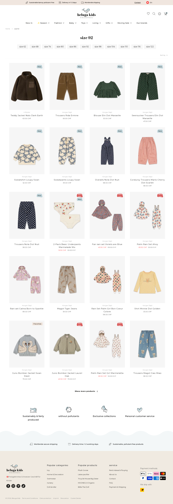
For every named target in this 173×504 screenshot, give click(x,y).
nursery (50, 483)
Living (96, 23)
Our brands (142, 23)
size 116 (137, 46)
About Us (113, 474)
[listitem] (40, 2)
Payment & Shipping (117, 487)
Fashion (58, 23)
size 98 (98, 46)
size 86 (73, 46)
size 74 (47, 46)
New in (29, 23)
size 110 (124, 46)
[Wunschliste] (148, 14)
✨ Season (42, 23)
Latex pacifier (83, 474)
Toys (83, 23)
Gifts (108, 23)
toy (48, 470)
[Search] (154, 13)
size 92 (16, 29)
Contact (137, 2)
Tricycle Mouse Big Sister (88, 479)
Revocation (65, 498)
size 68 (35, 46)
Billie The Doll (83, 487)
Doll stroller (51, 487)
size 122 (150, 46)
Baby (71, 23)
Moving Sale (123, 23)
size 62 (22, 46)
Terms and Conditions (30, 498)
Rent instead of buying (118, 470)
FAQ (111, 483)
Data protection (45, 498)
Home (7, 29)
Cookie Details (76, 498)
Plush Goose (83, 470)
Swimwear (51, 479)
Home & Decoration (55, 474)
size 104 (111, 46)
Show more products (85, 391)
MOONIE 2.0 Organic (86, 483)
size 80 (60, 46)
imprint (56, 498)
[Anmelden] (159, 14)
